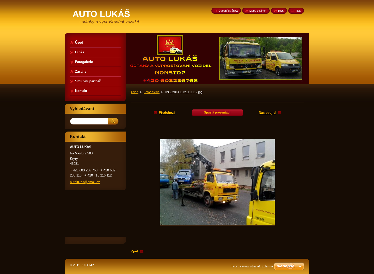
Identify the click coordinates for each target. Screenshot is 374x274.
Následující (267, 113)
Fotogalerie (152, 92)
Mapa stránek (257, 10)
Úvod (134, 92)
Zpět (134, 251)
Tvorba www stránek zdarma (252, 266)
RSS (281, 10)
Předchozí (167, 113)
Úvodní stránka (228, 10)
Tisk (298, 10)
